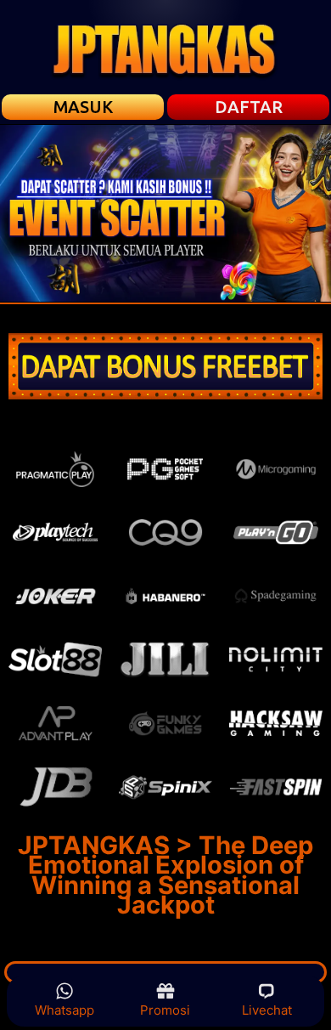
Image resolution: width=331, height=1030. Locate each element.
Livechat (267, 1010)
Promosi (165, 1010)
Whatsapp (64, 1010)
